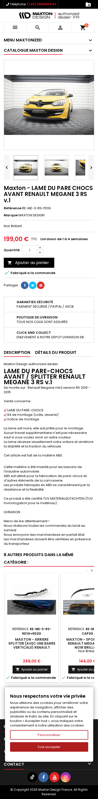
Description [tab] (17, 352)
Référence (12, 208)
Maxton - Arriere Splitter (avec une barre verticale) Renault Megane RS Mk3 (31, 645)
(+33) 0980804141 (41, 4)
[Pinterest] (40, 285)
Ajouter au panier (28, 262)
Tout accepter (49, 747)
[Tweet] (32, 285)
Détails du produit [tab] (55, 352)
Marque (11, 215)
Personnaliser (49, 735)
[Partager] (24, 285)
